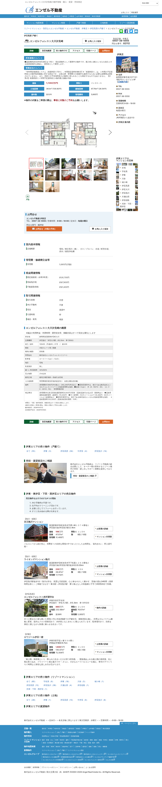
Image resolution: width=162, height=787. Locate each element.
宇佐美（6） (49, 681)
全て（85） (31, 681)
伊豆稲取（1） (84, 685)
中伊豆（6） (83, 700)
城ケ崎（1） (100, 681)
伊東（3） (48, 451)
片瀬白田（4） (66, 685)
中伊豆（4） (83, 451)
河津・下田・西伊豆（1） (37, 689)
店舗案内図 (122, 82)
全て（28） (31, 700)
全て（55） (31, 451)
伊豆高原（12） (33, 685)
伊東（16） (65, 681)
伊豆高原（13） (67, 700)
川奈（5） (82, 681)
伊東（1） (48, 700)
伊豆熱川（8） (101, 700)
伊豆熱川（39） (50, 685)
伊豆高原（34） (67, 451)
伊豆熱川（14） (101, 451)
